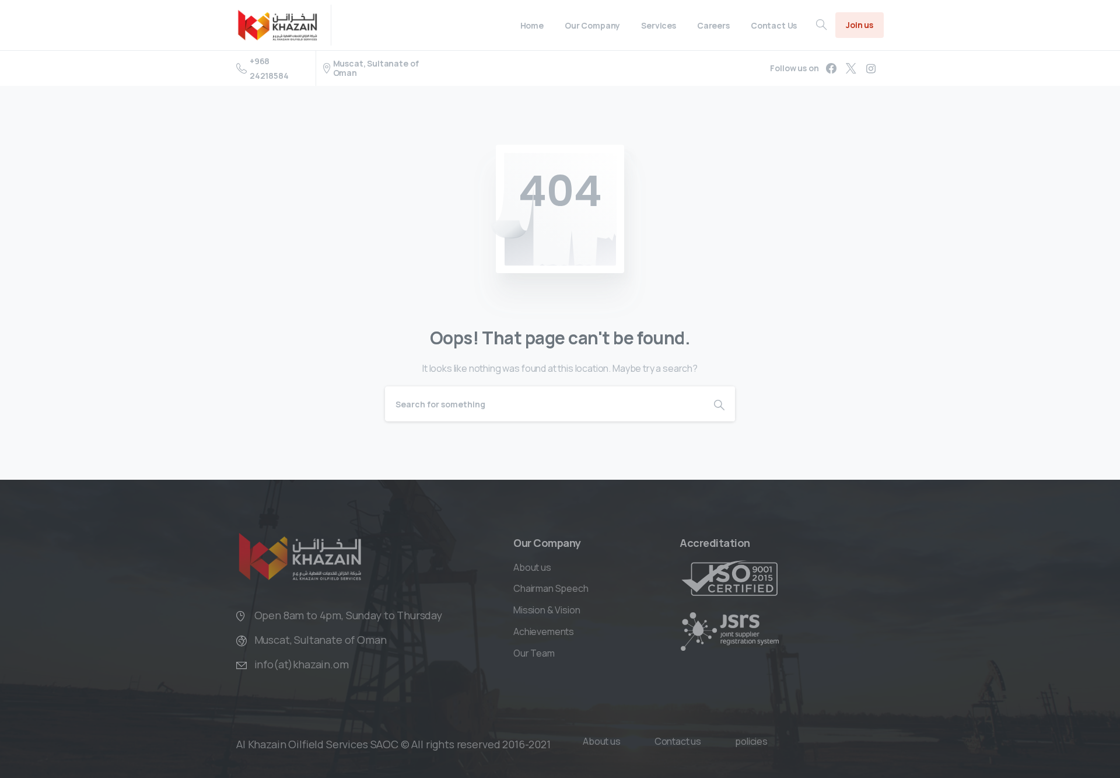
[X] (851, 68)
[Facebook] (831, 68)
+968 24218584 (269, 68)
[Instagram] (871, 68)
